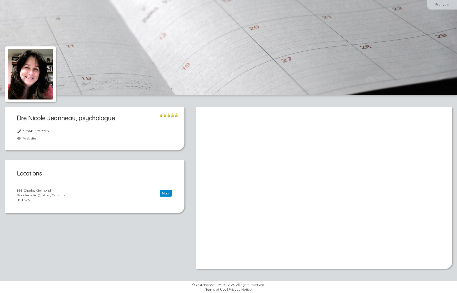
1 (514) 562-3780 (36, 131)
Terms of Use (215, 289)
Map (165, 193)
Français (442, 4)
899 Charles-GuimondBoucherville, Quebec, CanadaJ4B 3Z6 (41, 195)
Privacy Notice (240, 289)
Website (28, 138)
